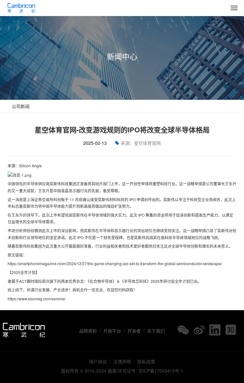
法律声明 (122, 361)
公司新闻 (20, 106)
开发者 (134, 331)
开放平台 (112, 331)
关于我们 (156, 331)
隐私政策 (146, 361)
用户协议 (98, 361)
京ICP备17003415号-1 (160, 370)
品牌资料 (88, 331)
